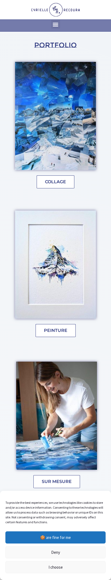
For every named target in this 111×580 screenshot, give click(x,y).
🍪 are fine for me (55, 537)
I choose (55, 567)
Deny (55, 552)
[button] (55, 24)
